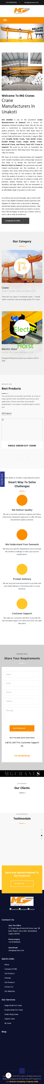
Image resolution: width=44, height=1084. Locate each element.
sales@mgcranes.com (31, 2)
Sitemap (8, 978)
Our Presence (10, 982)
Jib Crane (8, 1023)
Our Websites (10, 991)
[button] (3, 33)
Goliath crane (10, 1019)
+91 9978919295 (22, 756)
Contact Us (9, 987)
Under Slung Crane (11, 1014)
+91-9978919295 (11, 2)
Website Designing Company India (23, 1081)
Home (7, 964)
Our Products (10, 973)
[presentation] (18, 458)
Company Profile (11, 969)
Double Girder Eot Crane (14, 1010)
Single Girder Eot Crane (22, 446)
